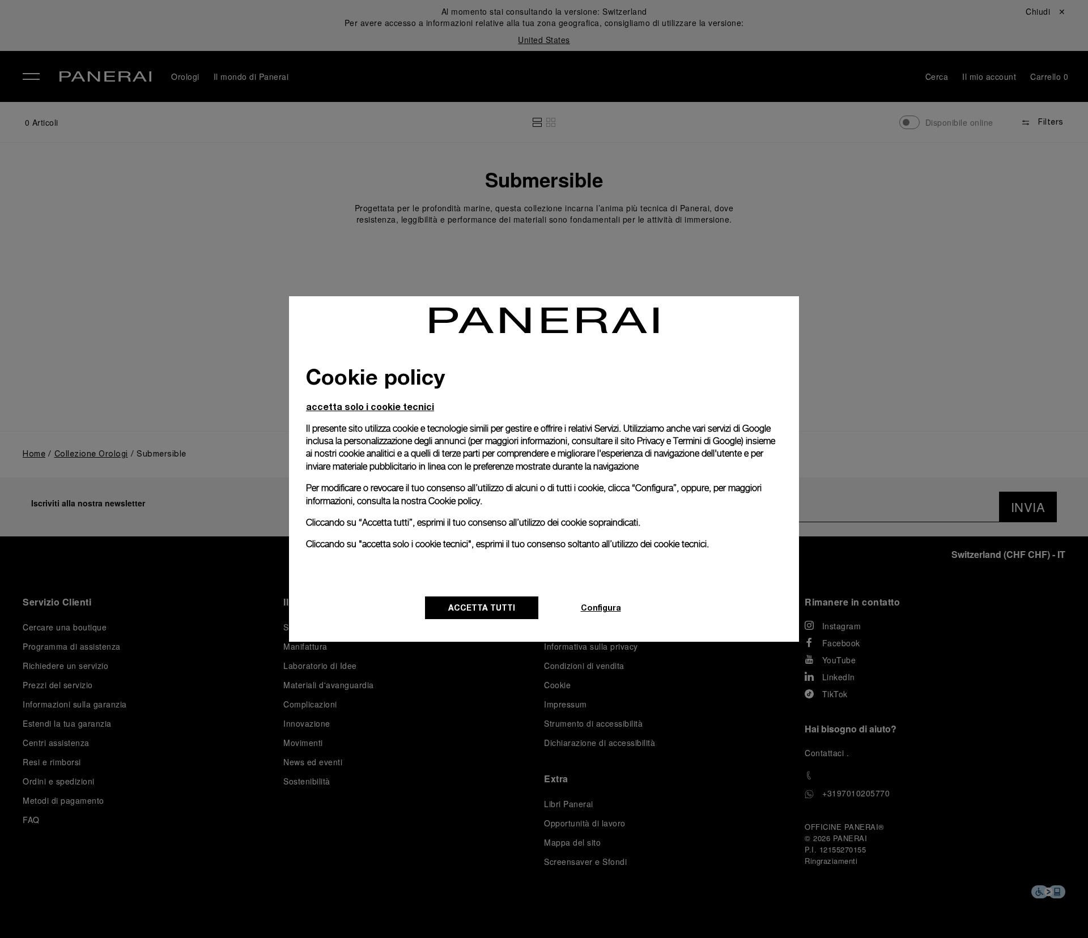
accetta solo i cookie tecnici (370, 406)
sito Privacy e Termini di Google (680, 441)
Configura (601, 607)
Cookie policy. (455, 501)
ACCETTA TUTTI (481, 607)
